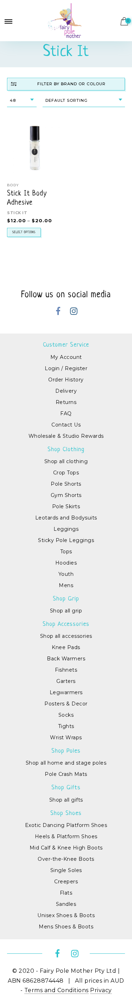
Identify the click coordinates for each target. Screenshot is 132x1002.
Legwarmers (66, 692)
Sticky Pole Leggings (66, 540)
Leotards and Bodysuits (66, 518)
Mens (66, 585)
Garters (66, 681)
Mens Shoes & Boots (66, 926)
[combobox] (22, 100)
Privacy (101, 990)
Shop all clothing (66, 461)
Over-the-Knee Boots (66, 859)
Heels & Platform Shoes (66, 836)
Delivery (66, 391)
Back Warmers (66, 658)
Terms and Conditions (56, 990)
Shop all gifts (66, 800)
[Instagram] (74, 312)
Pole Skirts (66, 506)
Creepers (66, 881)
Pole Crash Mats (66, 774)
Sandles (66, 904)
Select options (24, 232)
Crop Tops (66, 472)
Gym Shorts (66, 495)
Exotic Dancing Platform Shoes (66, 825)
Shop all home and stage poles (66, 763)
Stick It (17, 212)
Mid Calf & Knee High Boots (66, 848)
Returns (66, 402)
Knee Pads (66, 647)
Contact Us (66, 425)
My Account (66, 357)
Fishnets (66, 670)
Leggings (66, 529)
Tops (66, 551)
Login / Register (66, 368)
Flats (66, 893)
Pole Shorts (66, 484)
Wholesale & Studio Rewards (66, 436)
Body (13, 185)
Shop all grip (66, 611)
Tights (66, 726)
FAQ (66, 413)
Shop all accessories (66, 636)
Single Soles (66, 870)
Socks (66, 715)
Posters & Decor (66, 704)
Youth (66, 574)
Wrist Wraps (66, 737)
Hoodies (66, 563)
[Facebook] (58, 312)
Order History (66, 379)
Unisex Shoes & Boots (66, 915)
